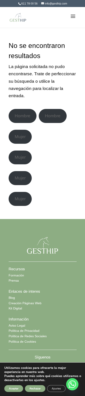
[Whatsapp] (72, 384)
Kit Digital (15, 308)
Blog (12, 297)
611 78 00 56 (29, 3)
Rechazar (35, 388)
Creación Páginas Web (25, 303)
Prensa (14, 280)
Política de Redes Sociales (28, 336)
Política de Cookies (22, 341)
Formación (16, 275)
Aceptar (14, 388)
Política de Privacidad (24, 330)
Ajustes (56, 388)
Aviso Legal (17, 325)
